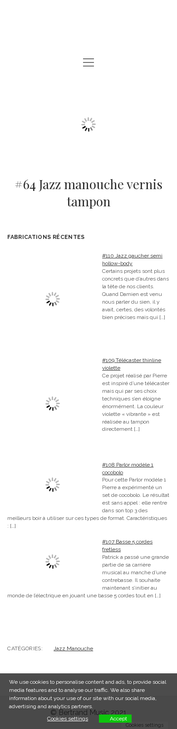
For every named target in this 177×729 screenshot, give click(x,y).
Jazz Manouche (73, 648)
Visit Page (88, 20)
